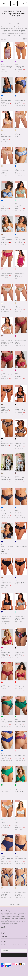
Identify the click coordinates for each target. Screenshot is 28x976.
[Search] (4, 3)
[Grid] (24, 39)
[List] (26, 39)
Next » (18, 904)
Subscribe (14, 955)
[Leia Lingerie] (14, 3)
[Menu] (1, 3)
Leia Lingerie (7, 971)
